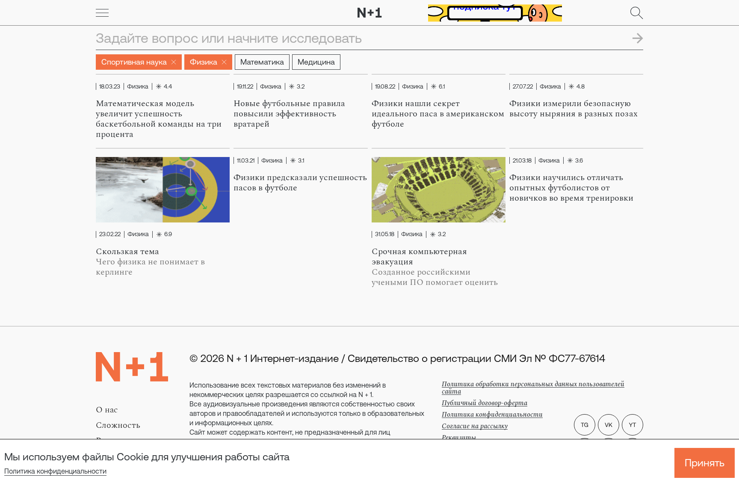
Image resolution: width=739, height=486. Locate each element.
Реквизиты (459, 438)
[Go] (102, 12)
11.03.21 (245, 160)
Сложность (118, 425)
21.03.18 (522, 160)
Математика (262, 61)
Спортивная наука (134, 61)
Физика (203, 61)
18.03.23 (109, 86)
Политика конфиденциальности (55, 471)
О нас (107, 409)
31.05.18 (384, 234)
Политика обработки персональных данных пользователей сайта (533, 388)
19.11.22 (245, 86)
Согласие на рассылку (475, 426)
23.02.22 (110, 234)
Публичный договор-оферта (484, 403)
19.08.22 (385, 86)
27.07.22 (523, 86)
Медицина (316, 61)
